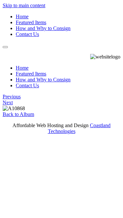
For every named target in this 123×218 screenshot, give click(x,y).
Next (8, 102)
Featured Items (31, 22)
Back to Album (18, 114)
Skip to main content (24, 5)
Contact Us (27, 34)
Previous (12, 96)
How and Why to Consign (43, 28)
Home (22, 16)
